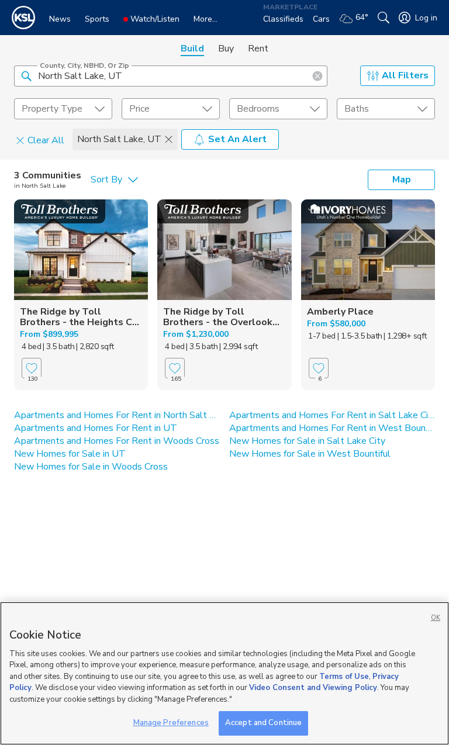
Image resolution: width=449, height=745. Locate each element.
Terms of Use (344, 676)
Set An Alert (237, 139)
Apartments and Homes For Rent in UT (95, 428)
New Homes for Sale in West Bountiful (310, 453)
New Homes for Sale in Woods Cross (91, 466)
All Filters (405, 75)
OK (435, 617)
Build (192, 48)
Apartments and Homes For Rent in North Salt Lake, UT (117, 415)
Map (401, 179)
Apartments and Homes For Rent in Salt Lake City (332, 415)
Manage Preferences (171, 723)
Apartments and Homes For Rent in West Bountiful (332, 428)
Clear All (45, 140)
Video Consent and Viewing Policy (313, 687)
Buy (226, 48)
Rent (258, 48)
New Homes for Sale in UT (70, 453)
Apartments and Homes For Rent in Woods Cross (116, 440)
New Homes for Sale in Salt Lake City (307, 440)
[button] (26, 75)
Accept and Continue (263, 723)
